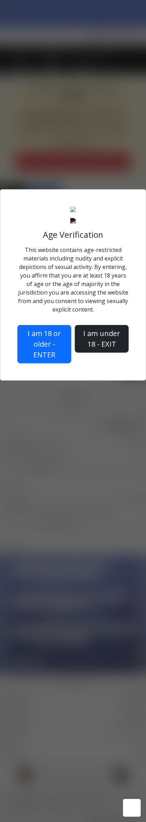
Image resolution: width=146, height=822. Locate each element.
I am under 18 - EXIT (101, 339)
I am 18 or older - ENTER (44, 344)
